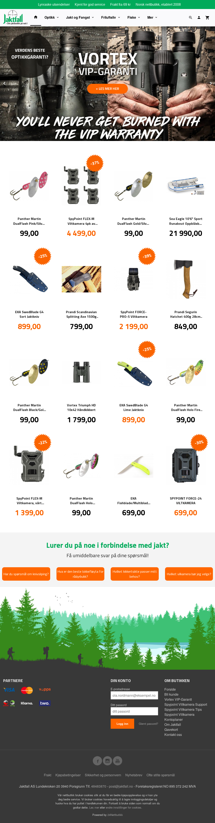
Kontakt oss (173, 734)
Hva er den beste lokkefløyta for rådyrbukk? (80, 574)
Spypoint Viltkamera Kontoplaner (179, 717)
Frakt (47, 775)
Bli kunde (171, 694)
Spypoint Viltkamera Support (185, 704)
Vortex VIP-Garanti (178, 699)
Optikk (50, 17)
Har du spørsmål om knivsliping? (26, 573)
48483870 (98, 786)
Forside (170, 689)
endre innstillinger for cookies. (124, 807)
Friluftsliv (108, 17)
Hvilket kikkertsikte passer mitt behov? (135, 574)
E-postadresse (120, 689)
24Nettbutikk (115, 815)
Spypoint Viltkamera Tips (183, 709)
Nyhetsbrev (133, 775)
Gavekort (171, 729)
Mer (150, 17)
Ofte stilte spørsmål (161, 775)
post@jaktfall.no (121, 786)
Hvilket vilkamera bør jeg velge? (189, 573)
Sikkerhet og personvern (103, 775)
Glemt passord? (148, 724)
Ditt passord (119, 705)
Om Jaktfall (172, 724)
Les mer (94, 807)
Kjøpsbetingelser (68, 775)
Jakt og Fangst (78, 17)
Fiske (131, 17)
